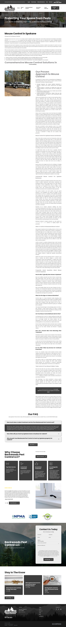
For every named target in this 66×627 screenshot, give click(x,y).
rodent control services (12, 40)
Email (50, 537)
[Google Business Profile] (60, 609)
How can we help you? (41, 545)
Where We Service (41, 2)
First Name (39, 534)
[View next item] (7, 503)
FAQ (47, 2)
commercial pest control (41, 222)
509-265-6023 (57, 2)
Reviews (50, 2)
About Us (40, 611)
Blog (40, 614)
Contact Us (41, 616)
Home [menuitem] (18, 8)
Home (40, 609)
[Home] (10, 8)
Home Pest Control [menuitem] (38, 8)
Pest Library (33, 2)
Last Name (50, 534)
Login (29, 2)
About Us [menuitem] (22, 8)
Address (39, 540)
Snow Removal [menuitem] (46, 8)
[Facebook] (56, 609)
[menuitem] (6, 625)
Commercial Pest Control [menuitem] (28, 8)
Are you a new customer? (42, 542)
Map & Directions (22, 612)
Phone (39, 537)
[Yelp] (58, 609)
